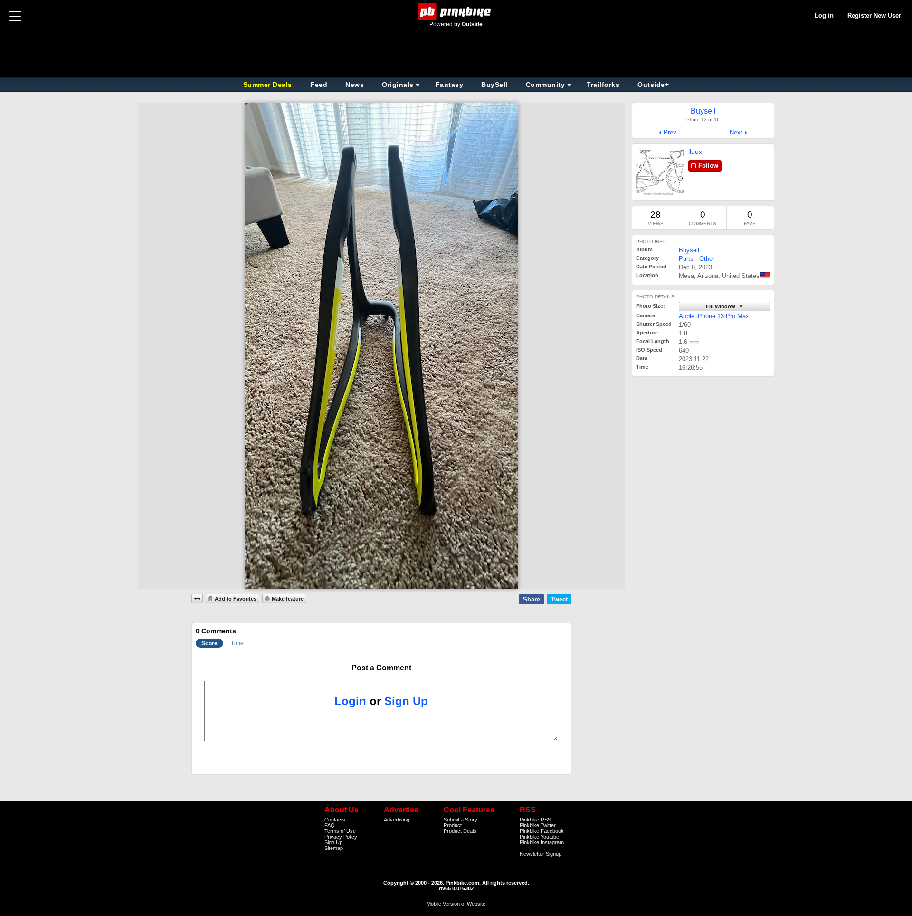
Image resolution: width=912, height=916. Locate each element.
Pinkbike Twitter (538, 825)
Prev (670, 132)
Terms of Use (340, 831)
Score (209, 643)
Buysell (689, 250)
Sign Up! (334, 842)
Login (350, 701)
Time (237, 643)
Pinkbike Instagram (542, 842)
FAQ (329, 825)
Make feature (288, 598)
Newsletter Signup (540, 854)
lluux (695, 151)
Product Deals (460, 831)
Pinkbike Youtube (539, 837)
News (354, 84)
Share (531, 599)
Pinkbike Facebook (542, 831)
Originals (398, 84)
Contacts (334, 819)
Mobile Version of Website (456, 903)
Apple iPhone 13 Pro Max (714, 316)
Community (545, 84)
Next (736, 132)
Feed (318, 84)
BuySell (494, 84)
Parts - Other (696, 258)
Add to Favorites (235, 598)
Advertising (396, 819)
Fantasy (450, 84)
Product (453, 825)
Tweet (559, 599)
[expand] (197, 598)
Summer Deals (268, 84)
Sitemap (333, 848)
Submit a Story (460, 819)
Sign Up (406, 701)
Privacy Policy (340, 837)
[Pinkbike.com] (456, 11)
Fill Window (721, 306)
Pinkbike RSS (535, 819)
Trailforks (603, 84)
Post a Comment (381, 668)
